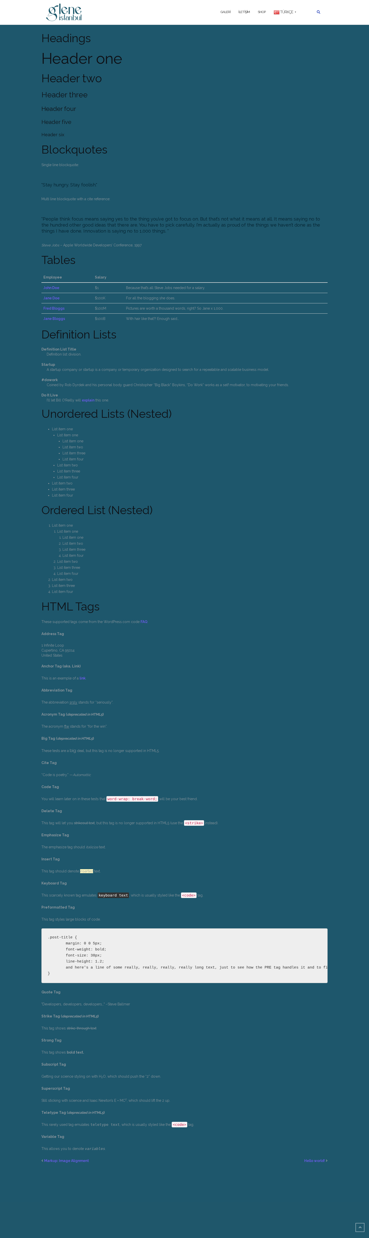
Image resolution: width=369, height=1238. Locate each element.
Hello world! (314, 1161)
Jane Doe (51, 298)
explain (88, 400)
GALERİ (225, 12)
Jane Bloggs (54, 319)
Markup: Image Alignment (66, 1161)
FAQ (144, 622)
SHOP (262, 12)
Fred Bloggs (54, 308)
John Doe (51, 288)
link (83, 678)
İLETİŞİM (244, 12)
